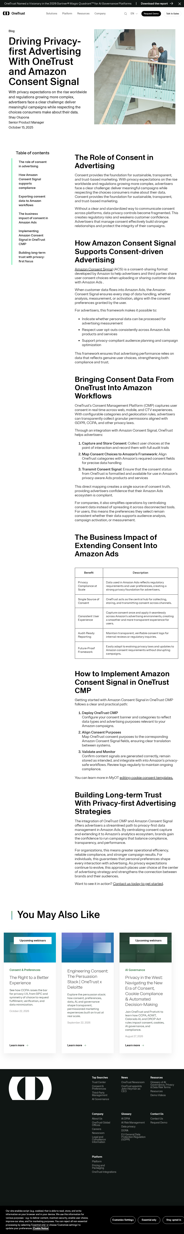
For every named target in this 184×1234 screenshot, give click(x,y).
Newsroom (98, 1133)
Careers (96, 1129)
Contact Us (156, 1118)
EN (132, 13)
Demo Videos (158, 1095)
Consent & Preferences (99, 1087)
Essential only (149, 1220)
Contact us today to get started (138, 883)
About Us (97, 1118)
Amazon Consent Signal (94, 269)
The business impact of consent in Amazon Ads (33, 218)
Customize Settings (122, 1220)
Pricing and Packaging (98, 1166)
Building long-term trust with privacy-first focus (32, 257)
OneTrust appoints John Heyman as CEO (131, 1088)
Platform (97, 1161)
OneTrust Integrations (104, 1172)
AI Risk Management (133, 1122)
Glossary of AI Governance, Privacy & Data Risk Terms (162, 1085)
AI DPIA (125, 1118)
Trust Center (99, 1082)
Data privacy (128, 1126)
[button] (181, 3)
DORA (124, 1130)
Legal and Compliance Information (99, 1139)
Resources (156, 1091)
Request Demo (158, 1122)
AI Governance (100, 1099)
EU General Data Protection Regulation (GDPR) (133, 1137)
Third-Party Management (99, 1093)
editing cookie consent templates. (146, 777)
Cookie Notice (40, 1228)
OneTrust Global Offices (101, 1123)
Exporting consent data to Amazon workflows (32, 200)
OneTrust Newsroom (133, 1082)
